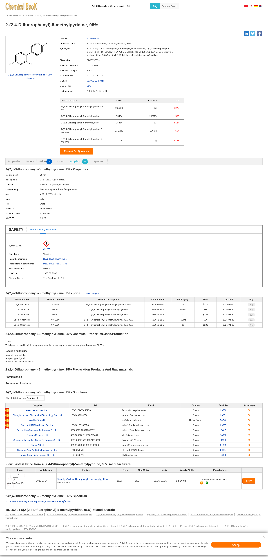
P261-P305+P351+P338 (55, 263)
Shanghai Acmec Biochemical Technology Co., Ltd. (37, 415)
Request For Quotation (76, 151)
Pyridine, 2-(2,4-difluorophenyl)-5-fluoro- (167, 514)
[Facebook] (259, 33)
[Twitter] (252, 33)
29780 (223, 410)
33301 (223, 415)
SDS (89, 86)
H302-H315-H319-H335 (55, 259)
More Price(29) (92, 294)
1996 (223, 440)
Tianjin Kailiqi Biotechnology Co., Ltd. (38, 455)
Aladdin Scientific (37, 420)
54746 (223, 420)
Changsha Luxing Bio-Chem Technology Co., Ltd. (37, 440)
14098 (223, 435)
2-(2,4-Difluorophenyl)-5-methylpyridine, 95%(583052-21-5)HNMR (38, 501)
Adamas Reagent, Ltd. (38, 435)
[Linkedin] (246, 33)
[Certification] (207, 482)
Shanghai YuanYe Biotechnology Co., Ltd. (37, 450)
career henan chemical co (37, 410)
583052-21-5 (93, 38)
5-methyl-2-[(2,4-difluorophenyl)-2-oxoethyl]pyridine (82, 479)
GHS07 (46, 249)
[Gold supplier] (201, 482)
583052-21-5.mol (95, 81)
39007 (223, 425)
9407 (223, 430)
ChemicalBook (12, 15)
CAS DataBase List (29, 15)
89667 (223, 450)
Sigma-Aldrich (37, 445)
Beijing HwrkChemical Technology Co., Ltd (37, 430)
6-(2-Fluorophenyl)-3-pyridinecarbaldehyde (212, 514)
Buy (251, 304)
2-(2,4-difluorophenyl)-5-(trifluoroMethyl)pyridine (119, 514)
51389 (223, 445)
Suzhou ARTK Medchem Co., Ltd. (37, 425)
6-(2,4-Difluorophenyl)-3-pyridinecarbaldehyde (69, 514)
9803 (223, 455)
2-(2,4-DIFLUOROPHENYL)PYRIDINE (24, 514)
